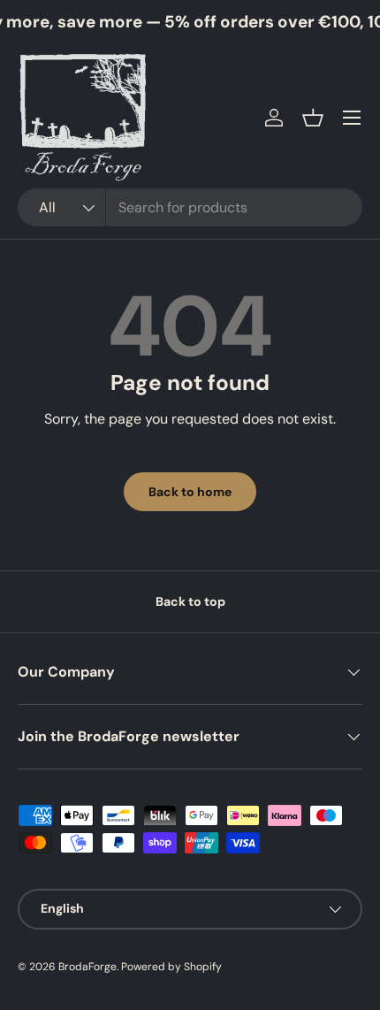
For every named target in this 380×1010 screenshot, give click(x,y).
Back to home (190, 492)
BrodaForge (87, 967)
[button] (312, 117)
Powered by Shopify (171, 967)
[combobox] (190, 207)
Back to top (190, 601)
